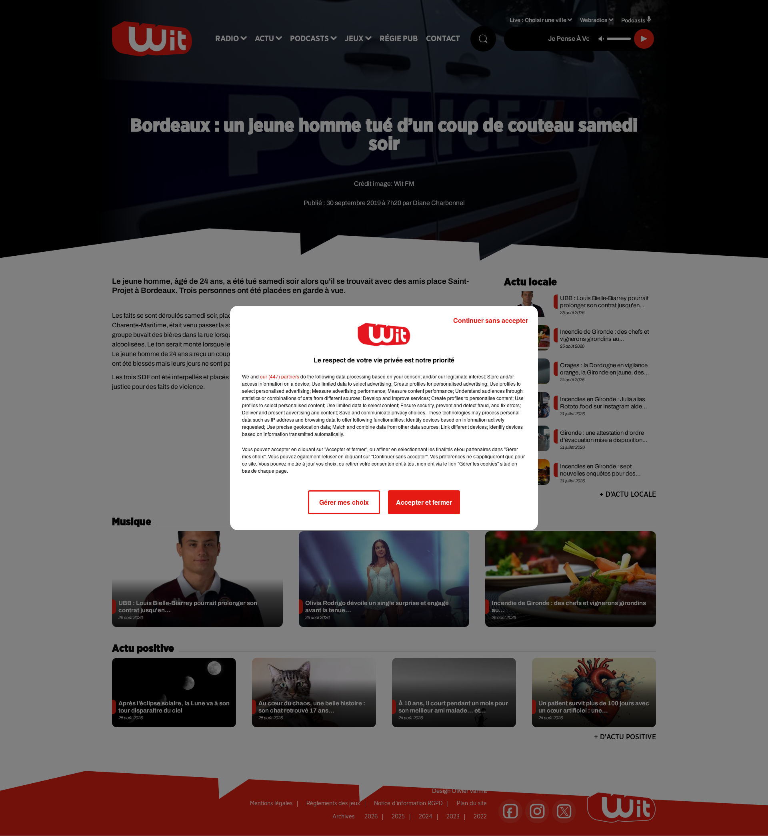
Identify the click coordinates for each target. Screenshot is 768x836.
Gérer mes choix (344, 502)
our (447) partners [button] (279, 376)
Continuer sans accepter (490, 320)
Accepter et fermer (424, 502)
